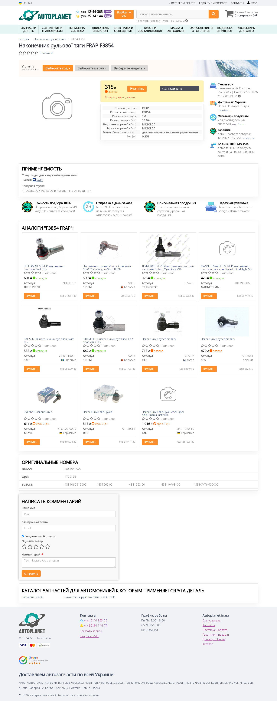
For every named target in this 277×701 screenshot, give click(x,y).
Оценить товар (32, 541)
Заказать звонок (91, 631)
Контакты (237, 3)
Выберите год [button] (56, 68)
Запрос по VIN (89, 636)
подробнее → (224, 110)
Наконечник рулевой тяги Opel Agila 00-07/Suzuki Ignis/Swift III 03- (107, 267)
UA (24, 3)
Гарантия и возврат (213, 3)
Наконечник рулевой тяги (159, 339)
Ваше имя (28, 508)
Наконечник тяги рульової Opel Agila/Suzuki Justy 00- (163, 413)
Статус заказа (211, 620)
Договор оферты (214, 639)
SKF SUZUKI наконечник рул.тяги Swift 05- (49, 340)
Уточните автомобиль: (30, 67)
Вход (253, 3)
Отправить (31, 573)
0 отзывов (46, 53)
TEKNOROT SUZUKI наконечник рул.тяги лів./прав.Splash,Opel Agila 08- (168, 267)
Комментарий (32, 554)
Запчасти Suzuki (32, 597)
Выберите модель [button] (128, 68)
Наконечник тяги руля (97, 412)
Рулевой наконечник (38, 412)
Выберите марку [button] (91, 68)
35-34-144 (92, 16)
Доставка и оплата (182, 3)
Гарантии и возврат (216, 634)
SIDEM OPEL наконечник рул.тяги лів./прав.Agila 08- (108, 340)
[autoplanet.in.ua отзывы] (33, 660)
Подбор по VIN (124, 14)
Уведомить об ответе (40, 536)
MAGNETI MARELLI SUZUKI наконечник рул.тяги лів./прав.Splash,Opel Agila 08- (226, 267)
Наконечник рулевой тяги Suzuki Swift (89, 597)
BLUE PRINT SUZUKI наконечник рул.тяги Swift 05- (44, 267)
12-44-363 (92, 11)
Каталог (208, 644)
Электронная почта (35, 522)
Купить (138, 88)
